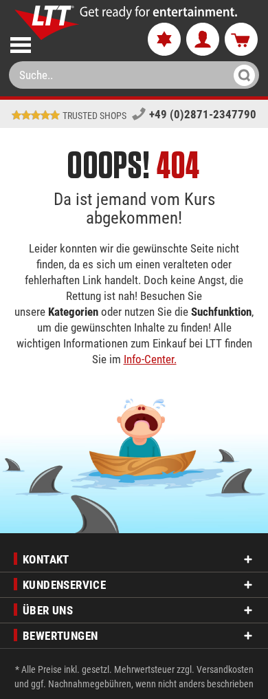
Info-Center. (150, 359)
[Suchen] (240, 75)
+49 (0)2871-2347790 (202, 114)
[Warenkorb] (241, 40)
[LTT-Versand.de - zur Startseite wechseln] (47, 23)
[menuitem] (67, 42)
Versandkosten (225, 669)
